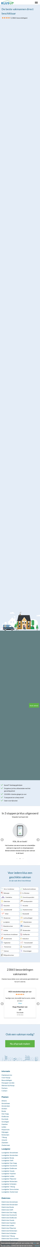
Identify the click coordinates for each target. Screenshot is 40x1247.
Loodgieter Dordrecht (9, 1166)
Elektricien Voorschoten (10, 1238)
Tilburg (4, 1137)
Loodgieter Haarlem (9, 1173)
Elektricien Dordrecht (9, 1215)
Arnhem (4, 1109)
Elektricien (7, 901)
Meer (20, 1003)
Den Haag (5, 1114)
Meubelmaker (27, 922)
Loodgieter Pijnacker (9, 1179)
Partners (5, 1088)
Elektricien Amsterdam (10, 1204)
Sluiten (37, 1246)
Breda (4, 1111)
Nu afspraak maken (20, 1043)
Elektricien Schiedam (9, 1233)
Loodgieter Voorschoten (10, 1189)
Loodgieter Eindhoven (9, 1168)
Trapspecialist (27, 947)
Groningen (5, 1122)
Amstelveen (6, 1103)
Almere (4, 1101)
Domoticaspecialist (28, 897)
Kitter (7, 914)
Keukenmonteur (28, 910)
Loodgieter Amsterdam (10, 1155)
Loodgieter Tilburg (8, 1187)
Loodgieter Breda (8, 1158)
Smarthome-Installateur (10, 934)
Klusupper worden (8, 1083)
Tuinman (6, 951)
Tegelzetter (7, 943)
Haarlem (5, 1124)
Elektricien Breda (8, 1207)
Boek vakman (34, 705)
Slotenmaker (26, 930)
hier (35, 1243)
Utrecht (4, 1140)
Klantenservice (7, 1075)
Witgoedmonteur (9, 955)
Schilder (5, 930)
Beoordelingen (7, 1080)
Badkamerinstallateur (29, 889)
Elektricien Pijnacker (9, 1228)
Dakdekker (9, 897)
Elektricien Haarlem (9, 1223)
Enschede (5, 1119)
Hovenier (25, 905)
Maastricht (5, 1129)
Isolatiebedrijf (8, 910)
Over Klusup (6, 1078)
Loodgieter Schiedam (9, 1184)
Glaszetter (6, 905)
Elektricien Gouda (8, 1220)
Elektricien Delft (7, 1210)
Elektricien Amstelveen (10, 1202)
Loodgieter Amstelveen (10, 1152)
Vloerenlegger (27, 951)
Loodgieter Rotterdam (9, 1181)
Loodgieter (6, 922)
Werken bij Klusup (8, 1085)
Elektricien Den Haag (9, 1212)
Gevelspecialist (27, 901)
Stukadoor (25, 938)
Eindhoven (5, 1116)
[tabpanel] (20, 837)
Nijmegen (5, 1132)
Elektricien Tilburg (8, 1236)
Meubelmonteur (8, 926)
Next (37, 839)
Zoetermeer (6, 1145)
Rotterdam (5, 1135)
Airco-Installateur (9, 889)
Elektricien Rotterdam (9, 1231)
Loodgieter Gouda (8, 1171)
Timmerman (7, 947)
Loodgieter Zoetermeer (10, 1192)
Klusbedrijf (26, 914)
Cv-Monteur (25, 893)
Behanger (6, 893)
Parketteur (26, 926)
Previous (1, 839)
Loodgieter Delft (7, 1160)
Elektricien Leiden (8, 1225)
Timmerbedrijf (28, 943)
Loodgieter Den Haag (9, 1163)
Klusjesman (7, 918)
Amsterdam (6, 1106)
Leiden (4, 1127)
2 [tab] (20, 859)
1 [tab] (17, 859)
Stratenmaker (8, 938)
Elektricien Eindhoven (9, 1218)
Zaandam (5, 1142)
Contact (4, 1091)
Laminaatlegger (28, 918)
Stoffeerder (26, 934)
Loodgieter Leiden (8, 1176)
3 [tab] (23, 859)
